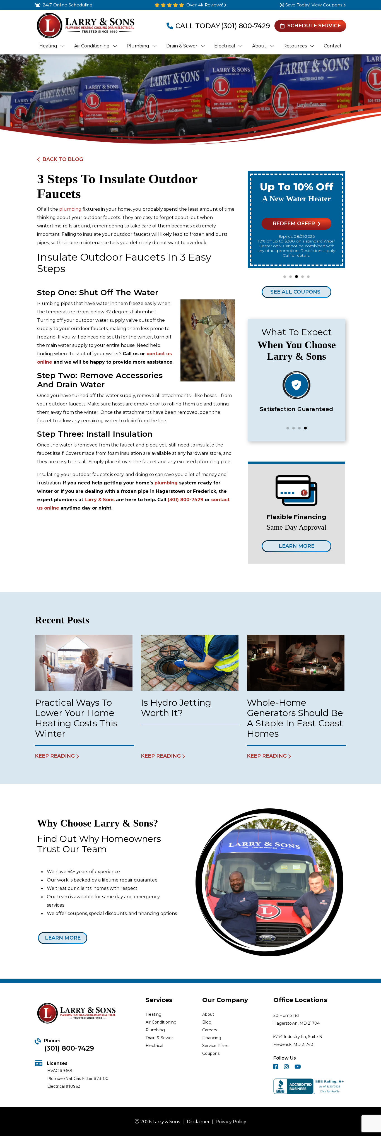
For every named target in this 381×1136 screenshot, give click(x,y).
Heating (153, 1014)
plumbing (70, 209)
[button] (284, 276)
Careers (209, 1029)
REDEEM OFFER (294, 223)
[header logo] (85, 26)
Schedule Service (314, 26)
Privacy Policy (231, 1121)
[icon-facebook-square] (276, 1067)
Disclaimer (198, 1121)
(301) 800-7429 (245, 26)
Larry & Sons (100, 499)
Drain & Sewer (159, 1037)
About (208, 1014)
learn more (63, 938)
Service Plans (215, 1045)
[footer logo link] (77, 1014)
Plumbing (155, 1029)
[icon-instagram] (287, 1067)
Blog (206, 1022)
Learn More (296, 546)
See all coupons (295, 292)
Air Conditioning (161, 1022)
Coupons (211, 1053)
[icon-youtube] (298, 1067)
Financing (211, 1037)
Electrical (154, 1045)
